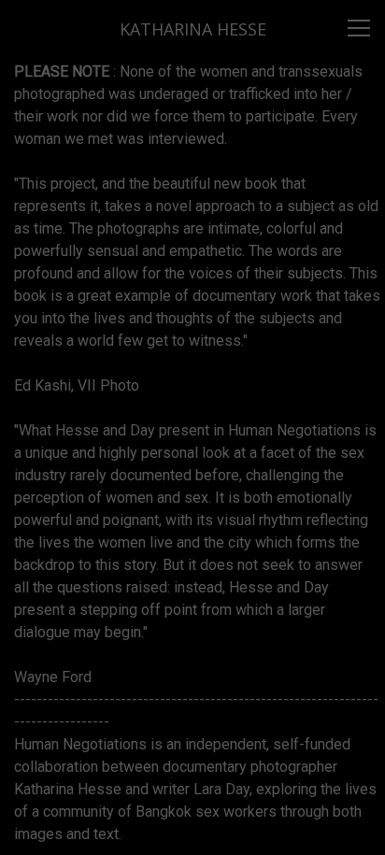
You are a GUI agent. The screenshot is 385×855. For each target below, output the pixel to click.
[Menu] (359, 28)
